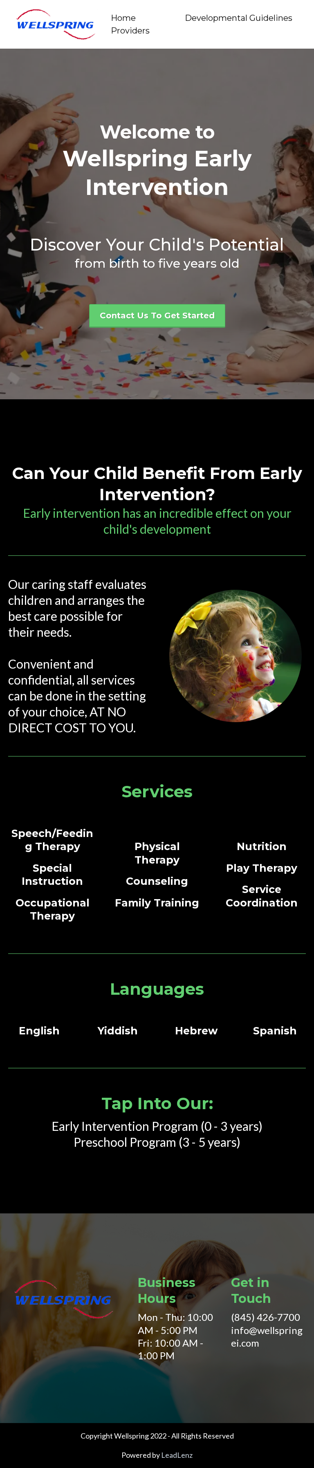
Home (123, 18)
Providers (130, 31)
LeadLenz (177, 1454)
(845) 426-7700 (265, 1317)
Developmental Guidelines (238, 18)
